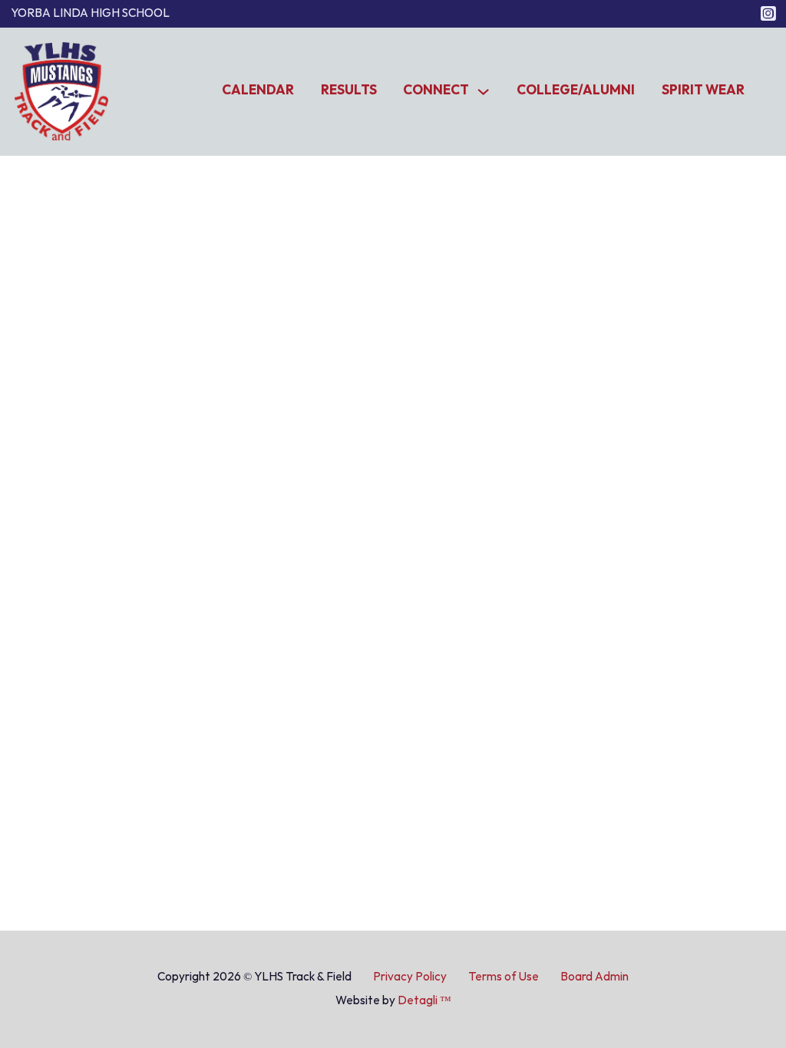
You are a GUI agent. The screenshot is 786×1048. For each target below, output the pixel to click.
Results (349, 90)
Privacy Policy (410, 977)
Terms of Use (503, 977)
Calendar (258, 90)
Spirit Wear (703, 90)
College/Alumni (576, 90)
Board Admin (594, 977)
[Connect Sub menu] (483, 91)
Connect (436, 90)
